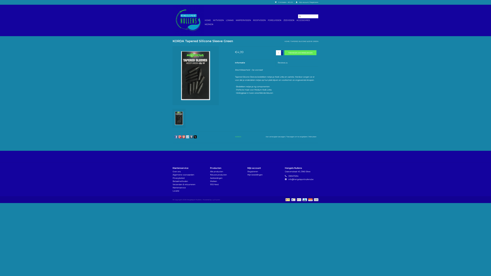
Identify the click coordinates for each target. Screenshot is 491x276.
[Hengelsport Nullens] (188, 20)
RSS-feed (214, 184)
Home (208, 20)
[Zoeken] (300, 16)
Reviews (283, 63)
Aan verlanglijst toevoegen (276, 137)
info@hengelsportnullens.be (301, 179)
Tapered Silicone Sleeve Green (304, 41)
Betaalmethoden (180, 181)
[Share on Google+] (179, 136)
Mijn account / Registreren (308, 2)
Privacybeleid (179, 178)
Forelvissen (274, 20)
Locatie (176, 191)
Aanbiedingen (216, 178)
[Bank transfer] (315, 200)
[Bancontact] (293, 200)
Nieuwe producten (218, 175)
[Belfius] (299, 200)
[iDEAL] (287, 200)
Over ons (177, 171)
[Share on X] (195, 136)
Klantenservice (179, 188)
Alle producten (216, 171)
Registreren (252, 171)
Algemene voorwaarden (183, 175)
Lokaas (230, 20)
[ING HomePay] (310, 200)
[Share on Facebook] (176, 136)
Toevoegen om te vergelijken (297, 137)
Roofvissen (259, 20)
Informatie (240, 63)
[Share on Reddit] (187, 136)
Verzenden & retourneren (184, 184)
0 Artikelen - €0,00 (285, 2)
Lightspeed (216, 200)
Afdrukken (312, 137)
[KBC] (304, 200)
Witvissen (218, 20)
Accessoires (303, 20)
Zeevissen (288, 20)
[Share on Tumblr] (191, 136)
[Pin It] (183, 136)
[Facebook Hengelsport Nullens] (243, 157)
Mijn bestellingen (255, 175)
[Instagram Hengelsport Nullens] (248, 157)
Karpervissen (243, 20)
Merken (209, 24)
